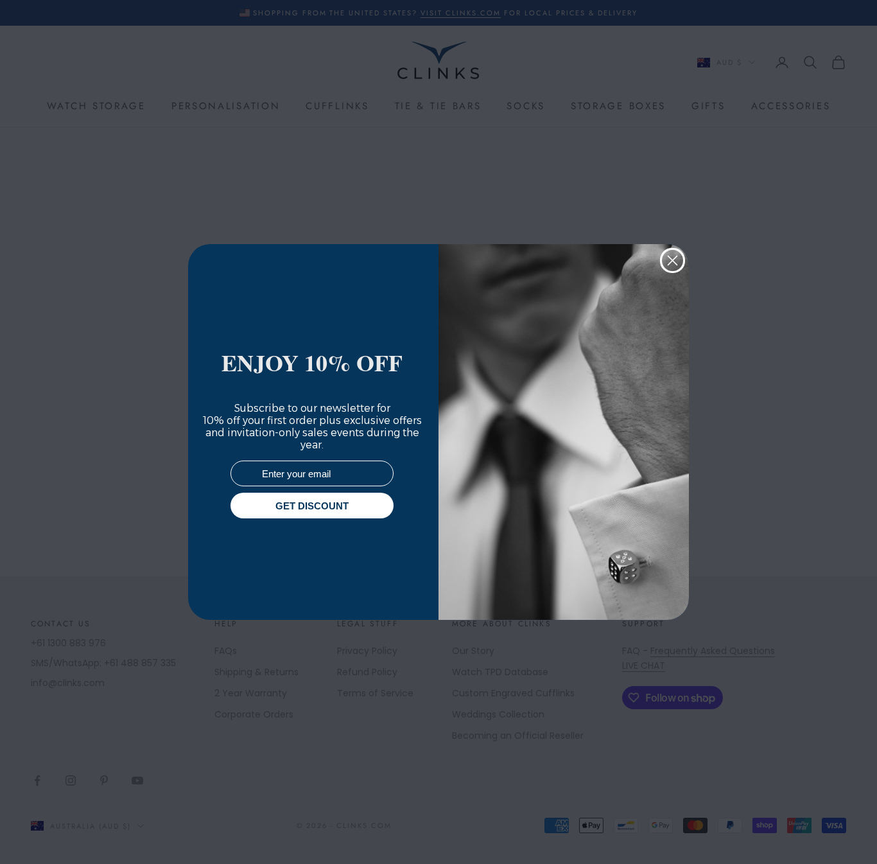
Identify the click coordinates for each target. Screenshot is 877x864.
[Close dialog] (672, 260)
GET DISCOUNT (312, 505)
